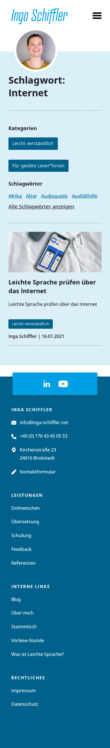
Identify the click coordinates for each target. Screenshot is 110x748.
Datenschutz (24, 704)
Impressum (23, 691)
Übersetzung (25, 522)
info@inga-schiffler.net (44, 422)
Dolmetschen (25, 508)
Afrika (15, 196)
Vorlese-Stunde (27, 640)
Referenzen (23, 563)
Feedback (21, 549)
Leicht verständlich (33, 143)
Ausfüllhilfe (85, 196)
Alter (31, 196)
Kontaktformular (38, 472)
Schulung (21, 535)
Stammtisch (24, 627)
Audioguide (54, 196)
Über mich (22, 613)
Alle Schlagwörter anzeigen (41, 207)
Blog (16, 599)
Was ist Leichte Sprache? (37, 654)
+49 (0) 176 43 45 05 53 (43, 436)
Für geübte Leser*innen (38, 165)
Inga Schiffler (22, 336)
